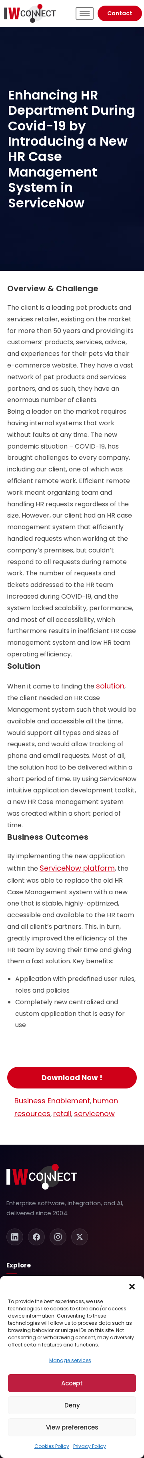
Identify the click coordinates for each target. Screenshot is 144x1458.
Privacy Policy (89, 1446)
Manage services (70, 1360)
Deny (72, 1405)
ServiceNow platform (77, 868)
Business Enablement (52, 1101)
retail (62, 1114)
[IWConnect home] (41, 1177)
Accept (72, 1383)
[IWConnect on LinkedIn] (14, 1237)
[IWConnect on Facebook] (36, 1237)
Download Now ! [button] (72, 1077)
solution (110, 686)
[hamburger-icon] (85, 13)
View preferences (72, 1427)
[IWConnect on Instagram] (58, 1237)
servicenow (94, 1114)
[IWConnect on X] (79, 1237)
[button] (132, 1286)
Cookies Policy (51, 1446)
